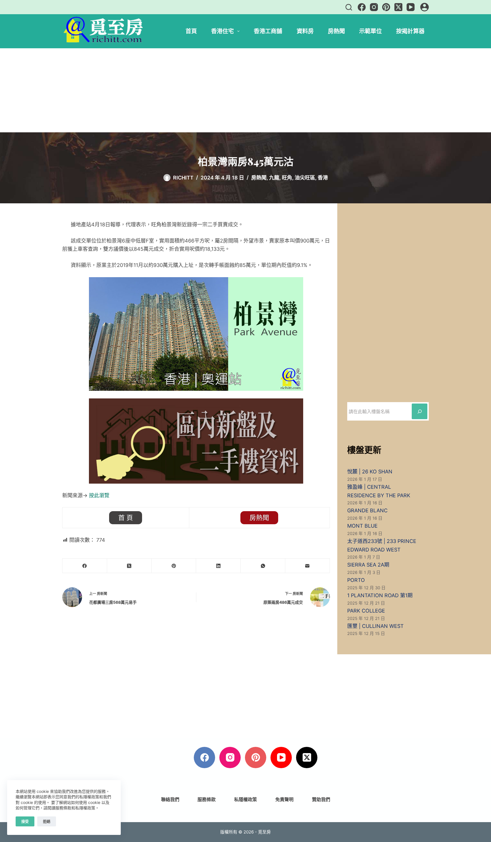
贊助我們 (321, 799)
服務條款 (206, 799)
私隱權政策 (245, 799)
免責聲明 (284, 799)
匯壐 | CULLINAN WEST (375, 626)
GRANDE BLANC (367, 510)
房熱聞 (336, 31)
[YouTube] (411, 7)
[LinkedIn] (218, 566)
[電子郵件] (307, 566)
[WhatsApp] (263, 566)
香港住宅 (222, 31)
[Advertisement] (245, 90)
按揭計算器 (410, 31)
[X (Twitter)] (398, 7)
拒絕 (46, 821)
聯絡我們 (170, 799)
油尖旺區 (305, 178)
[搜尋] (349, 7)
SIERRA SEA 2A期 (368, 565)
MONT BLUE (362, 526)
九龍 (274, 178)
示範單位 (370, 31)
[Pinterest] (386, 7)
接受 (25, 821)
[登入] (424, 7)
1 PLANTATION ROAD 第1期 (380, 595)
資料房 (305, 31)
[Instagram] (374, 7)
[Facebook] (362, 7)
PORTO (356, 580)
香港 (323, 178)
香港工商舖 (268, 31)
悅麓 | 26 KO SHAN (369, 472)
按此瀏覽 (99, 495)
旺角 (287, 178)
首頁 (191, 31)
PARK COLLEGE (366, 611)
